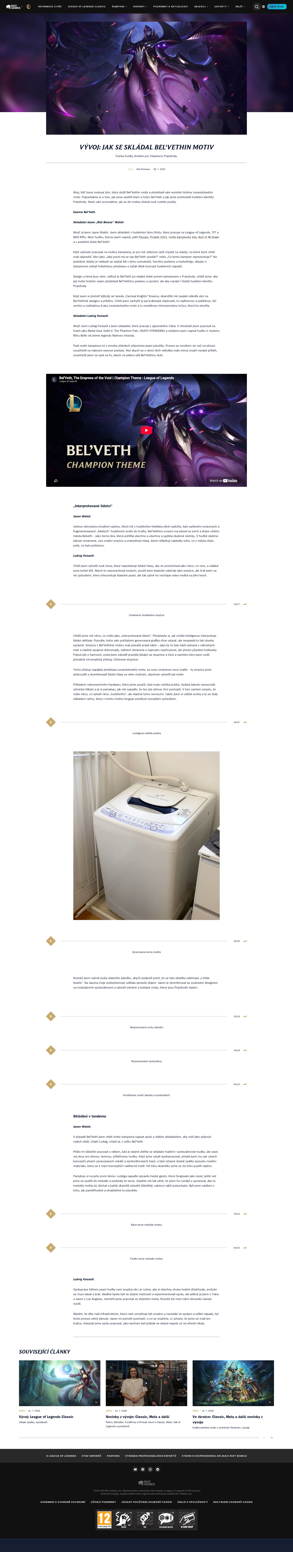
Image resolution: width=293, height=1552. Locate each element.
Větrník (105, 296)
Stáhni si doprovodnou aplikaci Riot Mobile (214, 1455)
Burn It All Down (208, 237)
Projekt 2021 (158, 237)
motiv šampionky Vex (183, 237)
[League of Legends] (29, 6)
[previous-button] (264, 1438)
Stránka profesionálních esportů (150, 1455)
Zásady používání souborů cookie (147, 1502)
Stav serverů (91, 1455)
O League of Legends (61, 1455)
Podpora (113, 1455)
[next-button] (271, 1438)
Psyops (143, 237)
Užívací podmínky (103, 1502)
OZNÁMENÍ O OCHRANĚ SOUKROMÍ (62, 1502)
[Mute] (245, 604)
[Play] (51, 604)
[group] (146, 1395)
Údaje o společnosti (192, 1502)
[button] (130, 169)
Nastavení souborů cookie (233, 1502)
